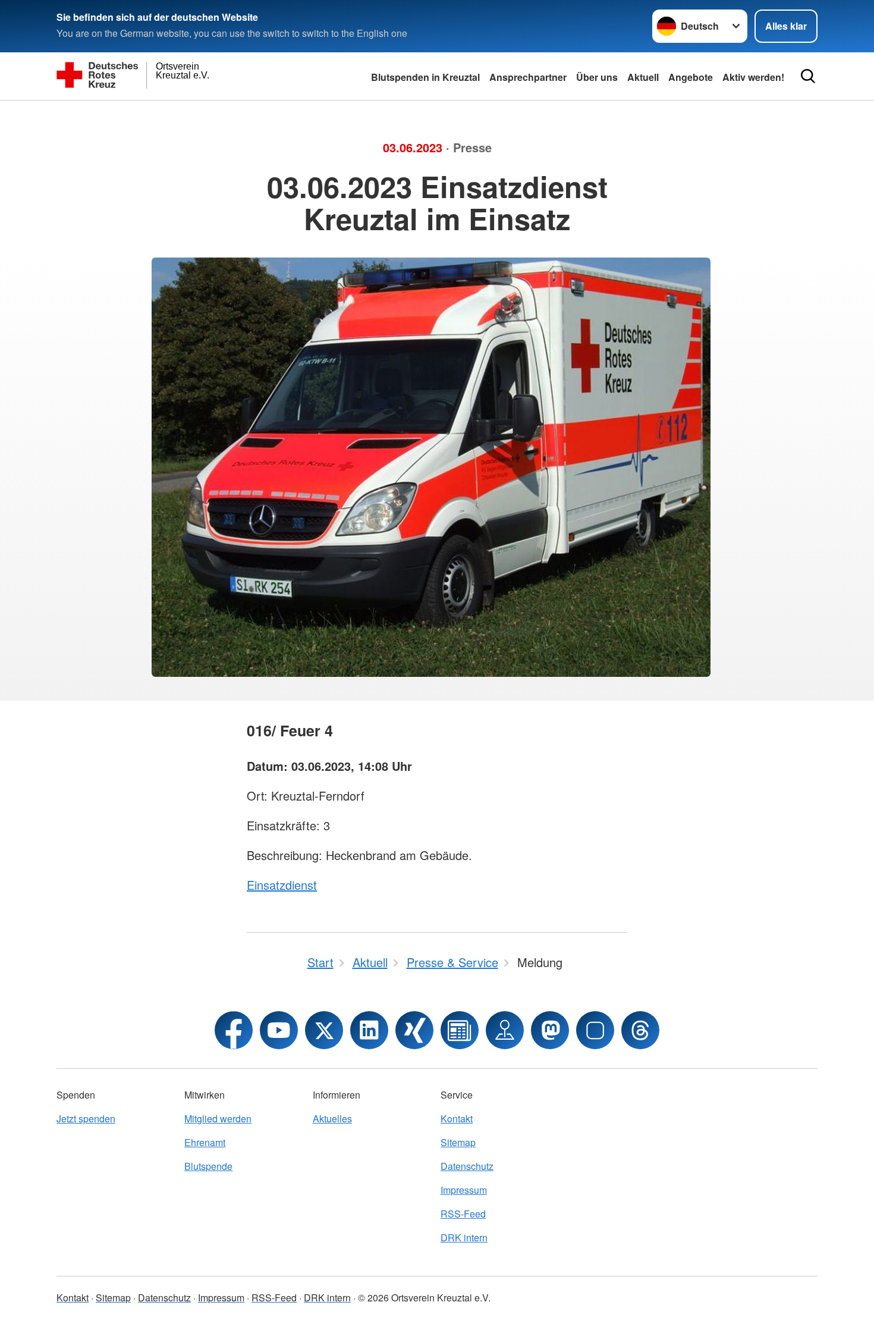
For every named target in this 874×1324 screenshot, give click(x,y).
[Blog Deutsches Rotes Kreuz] (460, 1030)
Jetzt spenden (85, 1118)
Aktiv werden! (753, 77)
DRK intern (464, 1237)
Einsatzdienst (282, 884)
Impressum (464, 1190)
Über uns (597, 77)
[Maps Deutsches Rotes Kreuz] (505, 1030)
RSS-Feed (463, 1214)
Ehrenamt (204, 1142)
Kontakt (457, 1118)
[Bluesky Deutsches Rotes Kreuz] (595, 1030)
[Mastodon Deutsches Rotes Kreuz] (550, 1030)
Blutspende (208, 1166)
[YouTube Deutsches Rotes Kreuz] (279, 1030)
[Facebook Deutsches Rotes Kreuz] (234, 1030)
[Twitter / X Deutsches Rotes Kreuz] (324, 1030)
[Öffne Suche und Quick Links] (808, 76)
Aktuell (643, 77)
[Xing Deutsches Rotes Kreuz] (414, 1030)
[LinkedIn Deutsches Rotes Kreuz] (369, 1030)
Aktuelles (332, 1118)
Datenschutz (467, 1166)
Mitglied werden (217, 1118)
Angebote (690, 77)
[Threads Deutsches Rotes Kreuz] (640, 1030)
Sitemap (458, 1142)
